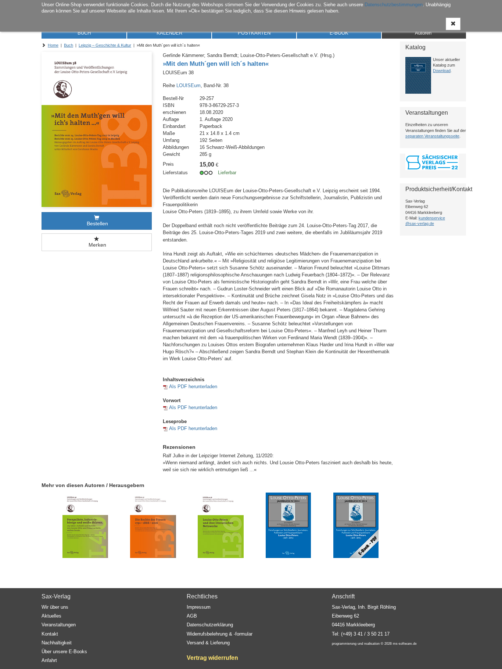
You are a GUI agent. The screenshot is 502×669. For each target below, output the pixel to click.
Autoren (423, 33)
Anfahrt (49, 660)
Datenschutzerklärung (210, 624)
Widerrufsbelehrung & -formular (219, 634)
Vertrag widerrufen (212, 658)
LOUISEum (188, 85)
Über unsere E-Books (64, 651)
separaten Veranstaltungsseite (432, 136)
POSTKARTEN (254, 33)
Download (442, 70)
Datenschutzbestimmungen (394, 4)
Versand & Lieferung (208, 642)
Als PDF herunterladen (193, 386)
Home (53, 45)
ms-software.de (405, 643)
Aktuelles (51, 616)
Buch (68, 45)
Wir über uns (55, 607)
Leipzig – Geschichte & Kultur (105, 45)
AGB (192, 616)
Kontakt (50, 634)
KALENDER (169, 33)
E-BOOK (339, 33)
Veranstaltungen (59, 624)
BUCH (84, 33)
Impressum (199, 607)
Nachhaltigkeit (57, 642)
